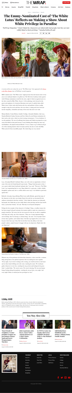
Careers (27, 365)
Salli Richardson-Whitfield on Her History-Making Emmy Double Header (62, 333)
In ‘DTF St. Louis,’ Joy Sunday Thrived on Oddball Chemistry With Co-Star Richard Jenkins (44, 334)
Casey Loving (5, 344)
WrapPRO (20, 7)
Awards (14, 7)
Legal (50, 355)
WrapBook (27, 372)
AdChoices (50, 362)
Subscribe (66, 2)
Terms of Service (52, 357)
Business (67, 7)
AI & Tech (60, 7)
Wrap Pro (40, 355)
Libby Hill (23, 33)
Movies (7, 7)
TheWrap (28, 355)
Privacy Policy (51, 360)
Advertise (27, 360)
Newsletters (15, 2)
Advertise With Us (64, 367)
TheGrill (28, 7)
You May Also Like (36, 315)
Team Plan (39, 360)
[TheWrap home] (36, 2)
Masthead (27, 367)
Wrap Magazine (64, 355)
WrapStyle (35, 7)
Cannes (61, 357)
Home (29, 12)
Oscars (61, 365)
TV (2, 7)
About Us (27, 357)
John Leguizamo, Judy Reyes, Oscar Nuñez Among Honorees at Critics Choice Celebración (26, 334)
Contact (27, 362)
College (61, 360)
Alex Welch (40, 341)
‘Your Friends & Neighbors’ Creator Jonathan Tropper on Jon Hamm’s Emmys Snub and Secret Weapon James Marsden (9, 336)
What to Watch (44, 7)
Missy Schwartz (24, 341)
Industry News (35, 12)
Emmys (61, 362)
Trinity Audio (14, 83)
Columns (53, 7)
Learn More (39, 362)
